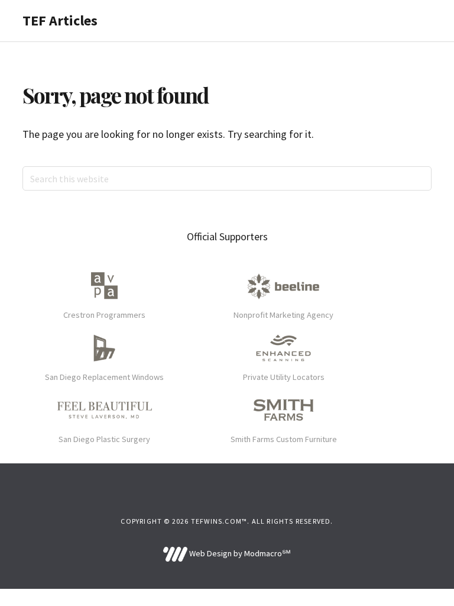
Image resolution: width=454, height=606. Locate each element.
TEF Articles (60, 20)
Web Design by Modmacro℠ (238, 553)
